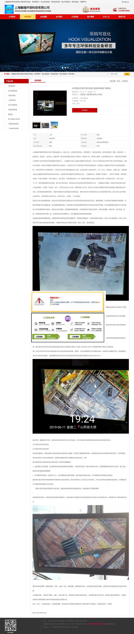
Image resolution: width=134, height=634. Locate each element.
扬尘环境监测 (12, 105)
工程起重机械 (90, 94)
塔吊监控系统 (12, 109)
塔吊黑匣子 (12, 86)
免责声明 (61, 627)
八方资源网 (54, 627)
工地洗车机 (12, 100)
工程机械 (82, 94)
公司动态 (75, 17)
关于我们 (59, 17)
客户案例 (90, 17)
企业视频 (43, 17)
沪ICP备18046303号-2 (80, 624)
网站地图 (75, 627)
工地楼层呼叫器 (13, 128)
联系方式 (122, 17)
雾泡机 (10, 114)
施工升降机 (98, 94)
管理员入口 (68, 627)
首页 (118, 81)
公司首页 (12, 17)
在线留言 (85, 110)
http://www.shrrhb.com (39, 613)
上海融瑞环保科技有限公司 (96, 624)
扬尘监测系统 (12, 91)
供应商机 (27, 17)
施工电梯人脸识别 (14, 119)
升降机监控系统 (13, 124)
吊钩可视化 (12, 95)
